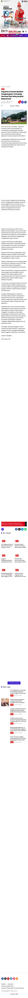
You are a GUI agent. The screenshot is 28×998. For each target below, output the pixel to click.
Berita (3, 89)
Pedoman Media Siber (7, 986)
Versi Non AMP (14, 994)
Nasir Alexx (3, 101)
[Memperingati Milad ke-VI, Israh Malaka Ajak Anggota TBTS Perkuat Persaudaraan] (7, 568)
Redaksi (3, 984)
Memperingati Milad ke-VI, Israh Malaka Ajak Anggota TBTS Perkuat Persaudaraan (6, 575)
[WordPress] (11, 978)
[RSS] (17, 978)
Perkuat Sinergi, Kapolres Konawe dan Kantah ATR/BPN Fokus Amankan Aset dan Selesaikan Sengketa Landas (21, 546)
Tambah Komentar (14, 683)
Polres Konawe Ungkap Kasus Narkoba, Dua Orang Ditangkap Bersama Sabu (20, 575)
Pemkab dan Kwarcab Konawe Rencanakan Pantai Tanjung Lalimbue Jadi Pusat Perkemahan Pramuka (20, 560)
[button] (23, 31)
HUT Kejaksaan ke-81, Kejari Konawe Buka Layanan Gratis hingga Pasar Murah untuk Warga (7, 546)
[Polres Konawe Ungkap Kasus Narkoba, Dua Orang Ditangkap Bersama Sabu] (21, 568)
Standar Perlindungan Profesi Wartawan (12, 988)
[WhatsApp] (25, 529)
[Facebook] (16, 529)
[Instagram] (14, 978)
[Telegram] (22, 529)
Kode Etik (10, 984)
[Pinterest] (8, 978)
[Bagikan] (25, 102)
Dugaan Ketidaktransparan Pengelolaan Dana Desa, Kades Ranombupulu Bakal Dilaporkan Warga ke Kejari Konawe (7, 560)
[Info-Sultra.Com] (11, 31)
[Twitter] (19, 529)
